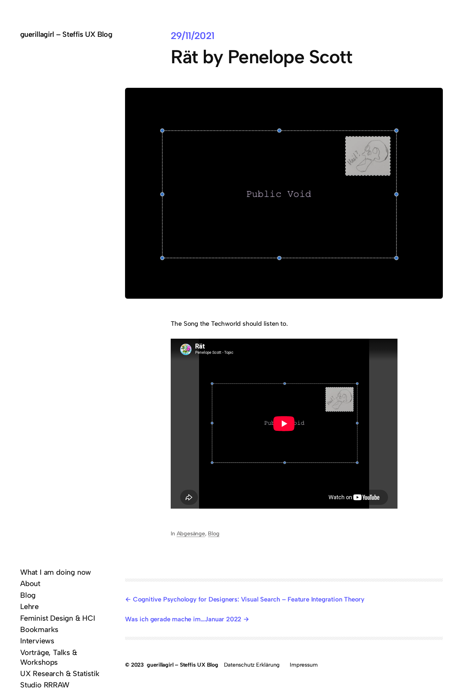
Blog (213, 533)
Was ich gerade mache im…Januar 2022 (183, 619)
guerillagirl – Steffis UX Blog (66, 34)
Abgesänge (191, 533)
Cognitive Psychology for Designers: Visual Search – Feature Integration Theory (248, 599)
